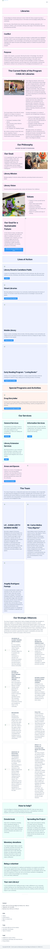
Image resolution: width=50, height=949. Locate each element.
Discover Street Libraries (10, 298)
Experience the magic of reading (12, 408)
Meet (6, 459)
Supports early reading (10, 380)
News (3, 920)
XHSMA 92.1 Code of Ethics (8, 937)
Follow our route (8, 340)
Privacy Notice (5, 941)
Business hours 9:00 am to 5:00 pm (10, 908)
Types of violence (6, 930)
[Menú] (47, 2)
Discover (7, 436)
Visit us (7, 278)
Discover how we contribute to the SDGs (13, 249)
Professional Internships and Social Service (12, 939)
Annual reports (5, 917)
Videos (4, 915)
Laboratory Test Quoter (7, 929)
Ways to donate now (7, 919)
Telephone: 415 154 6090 (8, 907)
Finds (29, 436)
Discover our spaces (9, 481)
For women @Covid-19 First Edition (10, 927)
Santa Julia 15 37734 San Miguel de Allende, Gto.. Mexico (15, 905)
